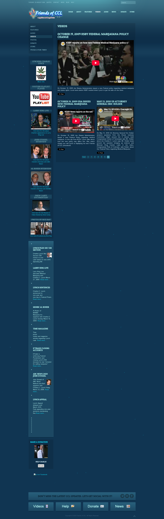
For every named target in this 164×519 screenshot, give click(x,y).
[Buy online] (41, 80)
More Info (41, 82)
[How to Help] (68, 508)
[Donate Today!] (95, 508)
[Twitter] (122, 496)
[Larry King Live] (41, 129)
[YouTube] (127, 496)
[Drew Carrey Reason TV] (41, 211)
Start (84, 157)
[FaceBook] (132, 496)
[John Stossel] (41, 158)
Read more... (45, 280)
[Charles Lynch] (40, 482)
